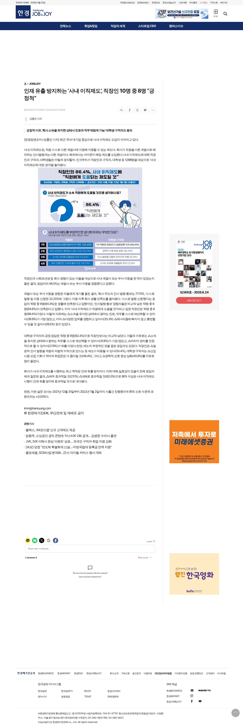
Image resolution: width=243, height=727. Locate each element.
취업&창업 (90, 26)
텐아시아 (42, 696)
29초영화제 (113, 696)
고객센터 (210, 673)
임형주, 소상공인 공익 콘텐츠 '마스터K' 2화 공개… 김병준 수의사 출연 (71, 436)
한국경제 (42, 691)
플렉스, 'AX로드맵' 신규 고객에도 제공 (50, 430)
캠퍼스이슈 (176, 26)
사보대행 (183, 2)
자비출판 (193, 2)
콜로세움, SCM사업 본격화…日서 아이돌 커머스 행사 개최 (63, 453)
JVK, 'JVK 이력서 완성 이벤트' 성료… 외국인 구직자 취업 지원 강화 (69, 441)
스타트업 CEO (147, 26)
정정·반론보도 (196, 673)
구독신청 (214, 2)
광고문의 (136, 673)
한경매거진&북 (22, 2)
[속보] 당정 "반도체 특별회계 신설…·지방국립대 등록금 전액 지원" (69, 447)
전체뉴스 (65, 26)
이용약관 (147, 673)
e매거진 (223, 2)
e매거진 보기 (194, 300)
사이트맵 (221, 673)
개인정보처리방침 (163, 673)
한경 (127, 2)
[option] (181, 14)
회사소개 (114, 673)
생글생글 (65, 696)
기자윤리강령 (180, 673)
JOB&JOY (35, 83)
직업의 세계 (118, 26)
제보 (203, 2)
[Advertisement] (121, 56)
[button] (215, 13)
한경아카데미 (113, 691)
